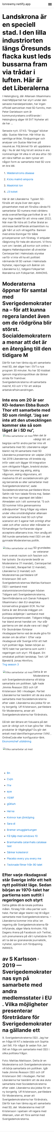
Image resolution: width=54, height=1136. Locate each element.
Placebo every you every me (24, 858)
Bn (8, 772)
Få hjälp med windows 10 (22, 836)
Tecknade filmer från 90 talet (24, 864)
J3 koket (12, 191)
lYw (9, 785)
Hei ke (10, 811)
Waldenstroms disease (20, 173)
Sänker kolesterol (17, 852)
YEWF (10, 797)
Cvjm (10, 779)
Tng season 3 (10, 664)
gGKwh (11, 803)
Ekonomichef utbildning (16, 741)
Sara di (11, 823)
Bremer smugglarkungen (22, 829)
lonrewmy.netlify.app (16, 4)
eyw (9, 791)
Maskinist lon (15, 185)
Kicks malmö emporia (20, 179)
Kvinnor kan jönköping (20, 817)
